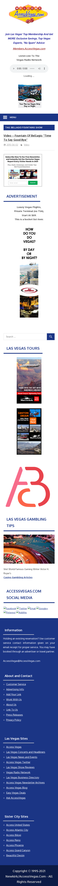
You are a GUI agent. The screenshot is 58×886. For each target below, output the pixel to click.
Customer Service (16, 684)
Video (26, 144)
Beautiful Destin (15, 855)
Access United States (18, 824)
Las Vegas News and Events (21, 757)
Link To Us (12, 709)
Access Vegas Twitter (18, 762)
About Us (11, 704)
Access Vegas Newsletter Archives (25, 782)
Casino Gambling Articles (18, 577)
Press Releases (14, 714)
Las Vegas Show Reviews (20, 767)
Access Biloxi (13, 835)
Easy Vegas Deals (16, 792)
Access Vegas (13, 746)
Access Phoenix (15, 845)
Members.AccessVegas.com (29, 48)
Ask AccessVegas (16, 797)
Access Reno (13, 840)
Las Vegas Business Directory (22, 777)
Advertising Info (15, 689)
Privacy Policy (13, 719)
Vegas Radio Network (18, 772)
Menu (13, 117)
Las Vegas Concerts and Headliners (25, 752)
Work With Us (14, 699)
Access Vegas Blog (16, 787)
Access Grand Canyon (18, 850)
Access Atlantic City (17, 830)
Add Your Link (13, 694)
